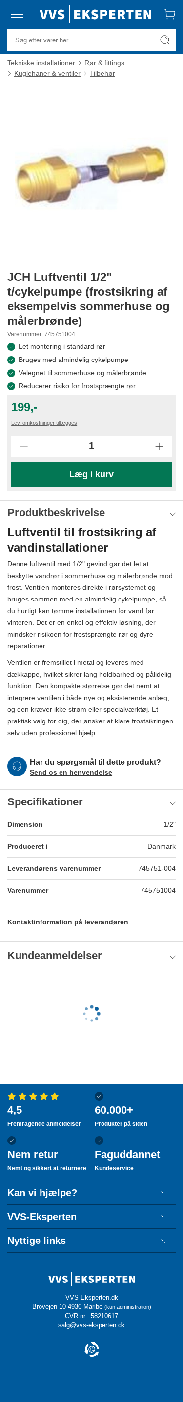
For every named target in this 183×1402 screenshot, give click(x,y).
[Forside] (95, 14)
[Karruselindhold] (91, 173)
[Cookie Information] (91, 1350)
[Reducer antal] (24, 446)
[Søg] (165, 40)
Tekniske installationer (41, 63)
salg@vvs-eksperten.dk (91, 1325)
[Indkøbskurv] (170, 14)
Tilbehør (102, 73)
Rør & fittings (104, 63)
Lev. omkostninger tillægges (44, 423)
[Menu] (17, 14)
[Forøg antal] (159, 446)
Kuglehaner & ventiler (47, 73)
